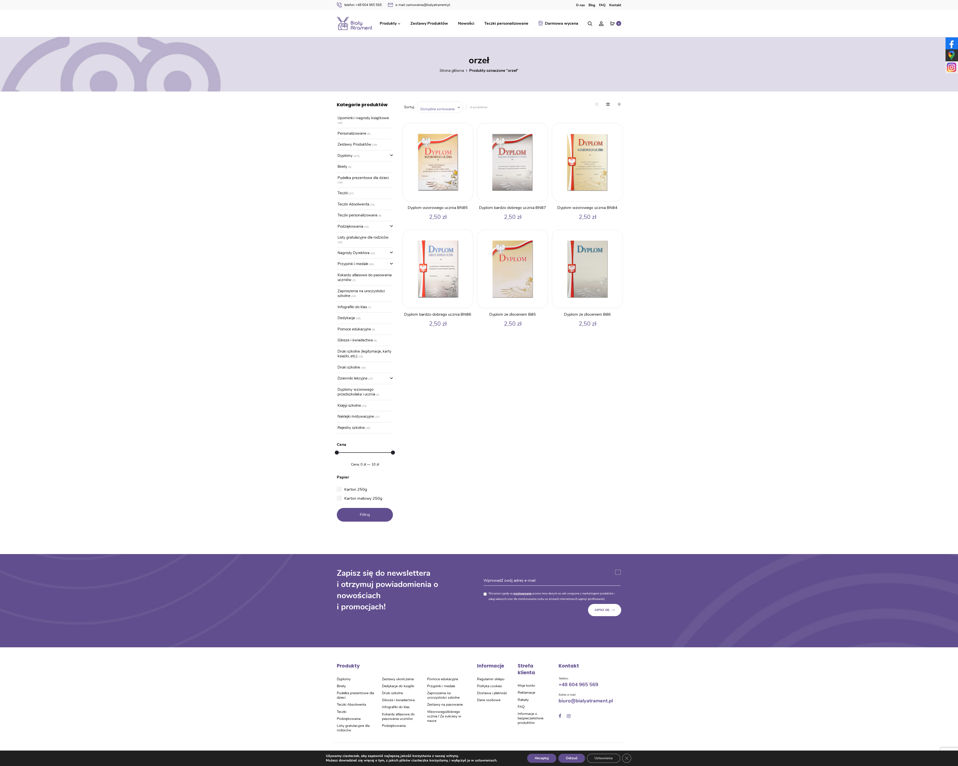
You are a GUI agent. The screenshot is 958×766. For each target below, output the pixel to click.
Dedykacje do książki (398, 686)
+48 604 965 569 (363, 5)
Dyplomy (345, 155)
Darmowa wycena (561, 23)
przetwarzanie (522, 593)
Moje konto (526, 685)
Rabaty (523, 699)
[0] (612, 23)
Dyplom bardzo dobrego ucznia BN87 (512, 207)
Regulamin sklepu (490, 679)
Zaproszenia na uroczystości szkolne (361, 293)
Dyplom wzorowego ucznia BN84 (587, 207)
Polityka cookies (489, 686)
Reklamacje (526, 692)
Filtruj (365, 514)
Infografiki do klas (352, 306)
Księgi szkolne (349, 405)
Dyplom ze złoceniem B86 (587, 314)
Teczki (343, 193)
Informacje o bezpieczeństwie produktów (530, 718)
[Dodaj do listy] (467, 129)
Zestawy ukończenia (398, 679)
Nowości (466, 23)
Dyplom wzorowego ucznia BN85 (438, 207)
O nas (580, 5)
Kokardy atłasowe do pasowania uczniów (365, 278)
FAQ (602, 5)
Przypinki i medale (353, 263)
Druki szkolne (349, 367)
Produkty (388, 23)
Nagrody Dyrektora (353, 252)
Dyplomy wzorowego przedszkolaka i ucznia (356, 392)
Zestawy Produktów (429, 23)
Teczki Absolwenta (353, 204)
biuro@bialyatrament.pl (586, 700)
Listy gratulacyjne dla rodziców (363, 237)
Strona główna (452, 70)
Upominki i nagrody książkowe (363, 117)
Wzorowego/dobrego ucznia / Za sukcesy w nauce (444, 716)
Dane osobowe (488, 700)
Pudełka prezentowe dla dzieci (363, 177)
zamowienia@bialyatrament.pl (422, 5)
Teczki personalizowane (506, 23)
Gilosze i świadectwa (355, 340)
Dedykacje (346, 317)
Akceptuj (542, 758)
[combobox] (440, 107)
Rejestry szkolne (351, 427)
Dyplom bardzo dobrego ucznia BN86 (437, 314)
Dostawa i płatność (492, 693)
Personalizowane (352, 133)
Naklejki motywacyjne (356, 416)
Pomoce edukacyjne (354, 329)
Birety (342, 166)
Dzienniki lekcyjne (352, 378)
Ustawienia (604, 758)
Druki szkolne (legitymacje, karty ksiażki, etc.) (364, 354)
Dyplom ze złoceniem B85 (512, 314)
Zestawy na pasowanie (445, 704)
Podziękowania (350, 226)
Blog (592, 5)
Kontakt (615, 5)
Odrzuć (572, 758)
